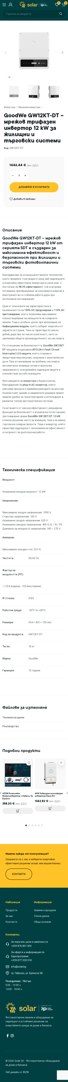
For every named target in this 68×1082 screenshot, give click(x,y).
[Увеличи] (9, 77)
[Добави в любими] (29, 763)
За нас (9, 916)
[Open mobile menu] (4, 5)
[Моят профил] (10, 5)
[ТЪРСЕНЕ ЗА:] (60, 14)
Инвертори (10, 107)
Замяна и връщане (45, 910)
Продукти (11, 910)
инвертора (29, 380)
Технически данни (13, 717)
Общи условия (42, 921)
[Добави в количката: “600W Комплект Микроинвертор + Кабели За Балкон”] (17, 811)
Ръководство (10, 726)
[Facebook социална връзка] (8, 1035)
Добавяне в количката (34, 187)
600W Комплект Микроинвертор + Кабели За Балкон (17, 796)
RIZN (26, 1072)
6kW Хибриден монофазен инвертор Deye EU (49, 794)
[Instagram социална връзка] (12, 1035)
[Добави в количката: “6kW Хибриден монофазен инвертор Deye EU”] (50, 808)
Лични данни (41, 916)
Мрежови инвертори (30, 107)
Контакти (11, 921)
